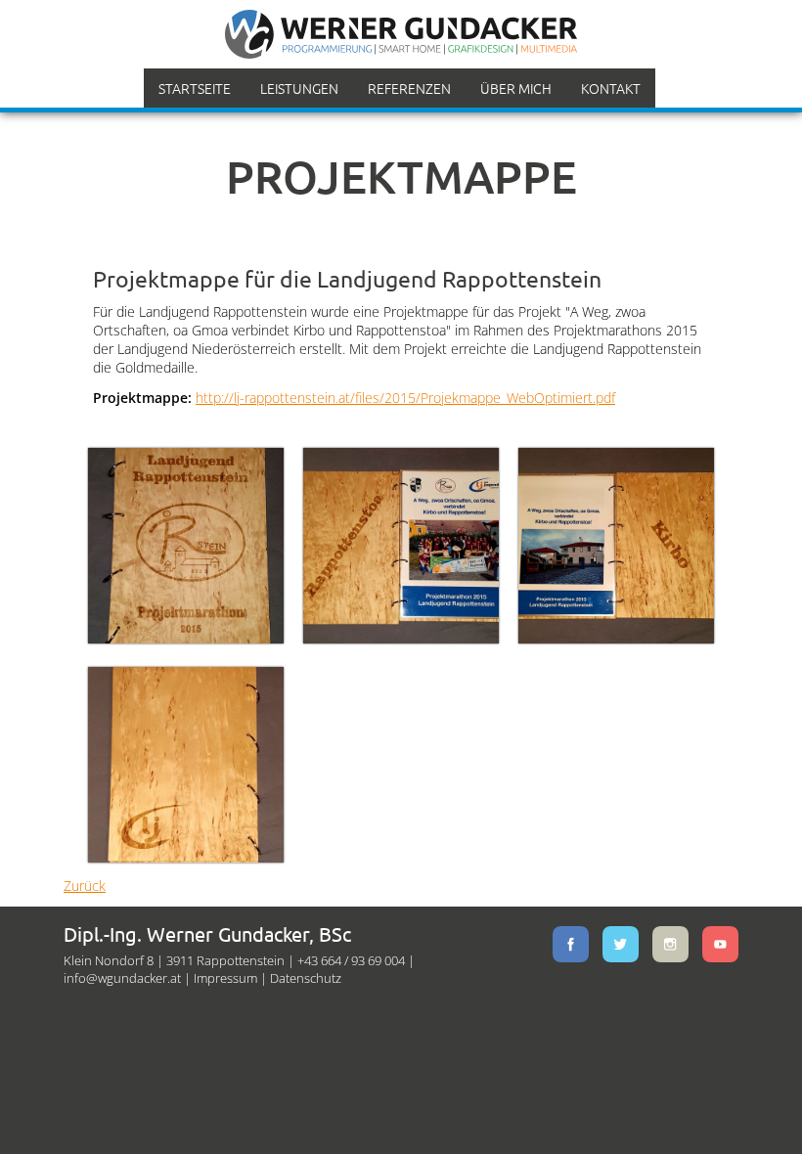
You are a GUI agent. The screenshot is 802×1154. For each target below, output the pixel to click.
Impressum (225, 978)
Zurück (85, 885)
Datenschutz (305, 978)
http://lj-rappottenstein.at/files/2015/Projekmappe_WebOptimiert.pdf (405, 397)
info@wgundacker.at (122, 978)
